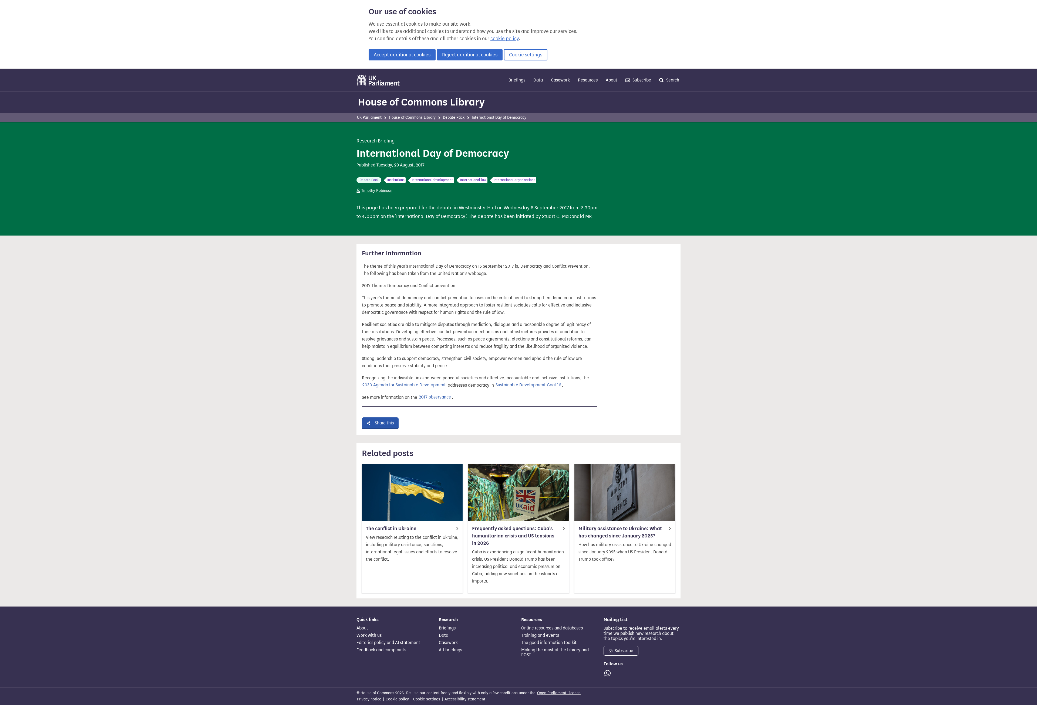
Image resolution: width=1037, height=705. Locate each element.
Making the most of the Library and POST (555, 652)
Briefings (517, 80)
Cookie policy (397, 699)
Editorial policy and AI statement (388, 642)
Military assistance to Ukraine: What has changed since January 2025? (620, 532)
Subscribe (641, 80)
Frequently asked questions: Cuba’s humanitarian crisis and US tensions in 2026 (513, 536)
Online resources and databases (552, 628)
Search (672, 80)
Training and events (540, 635)
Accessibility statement (465, 699)
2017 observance (435, 397)
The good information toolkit (549, 642)
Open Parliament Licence (559, 693)
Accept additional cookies (402, 55)
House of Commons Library (421, 102)
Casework (560, 80)
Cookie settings (525, 55)
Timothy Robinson (376, 190)
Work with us (369, 635)
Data (538, 80)
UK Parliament (369, 117)
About (611, 80)
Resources (588, 80)
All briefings (450, 650)
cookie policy (504, 39)
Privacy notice (369, 699)
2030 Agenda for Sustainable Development (404, 385)
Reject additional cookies (469, 55)
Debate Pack (453, 117)
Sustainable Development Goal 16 (528, 385)
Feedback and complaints (381, 650)
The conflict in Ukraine (391, 529)
